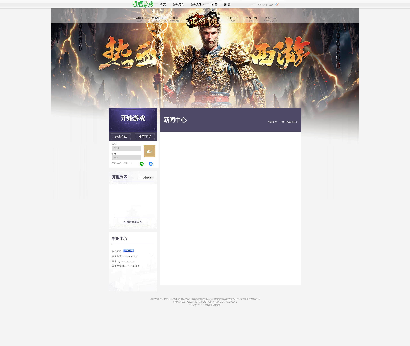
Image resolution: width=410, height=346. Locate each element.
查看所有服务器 (133, 221)
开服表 (174, 19)
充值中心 (233, 19)
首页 (162, 4)
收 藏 (270, 5)
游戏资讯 (178, 4)
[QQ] (151, 164)
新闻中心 (157, 19)
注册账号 (127, 163)
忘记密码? (116, 163)
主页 (282, 122)
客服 (227, 4)
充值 (214, 4)
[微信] (142, 164)
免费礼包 (251, 19)
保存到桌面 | (263, 5)
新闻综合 (291, 122)
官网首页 (139, 19)
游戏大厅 (197, 4)
